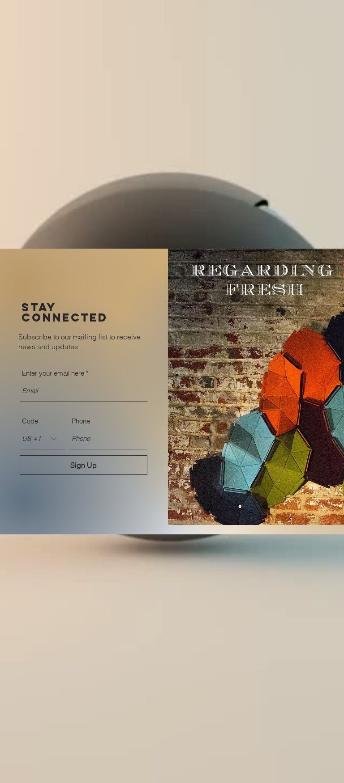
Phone (81, 421)
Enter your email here (53, 373)
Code (30, 421)
